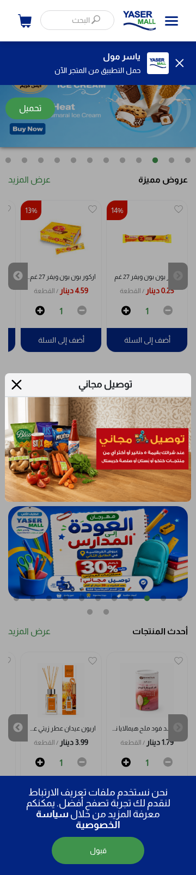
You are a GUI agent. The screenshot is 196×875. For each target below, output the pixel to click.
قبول (98, 850)
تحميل (30, 108)
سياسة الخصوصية (78, 819)
